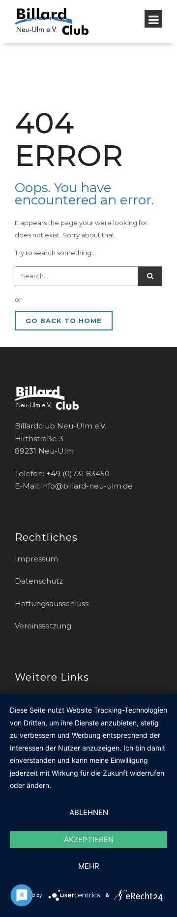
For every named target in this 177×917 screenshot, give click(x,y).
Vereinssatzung (43, 625)
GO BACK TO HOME (64, 321)
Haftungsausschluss (51, 603)
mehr (88, 866)
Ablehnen (88, 812)
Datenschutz (39, 581)
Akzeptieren (89, 839)
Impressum (36, 558)
